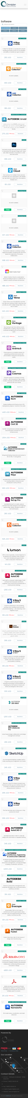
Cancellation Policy (13, 1051)
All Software (5, 28)
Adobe (14, 28)
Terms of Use (4, 1051)
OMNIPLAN (8, 1096)
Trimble (23, 30)
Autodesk (23, 28)
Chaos (5, 30)
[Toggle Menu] (25, 4)
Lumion (14, 30)
